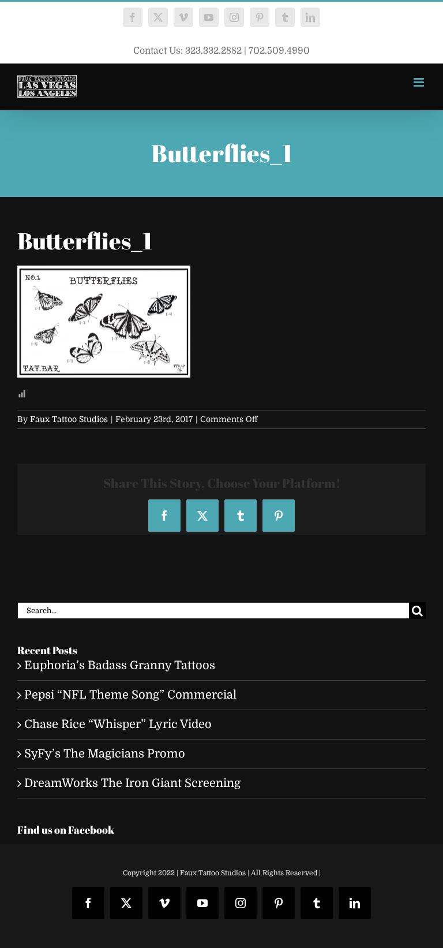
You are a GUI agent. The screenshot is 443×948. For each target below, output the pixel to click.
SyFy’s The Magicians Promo (104, 753)
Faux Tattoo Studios (69, 419)
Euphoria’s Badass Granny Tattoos (119, 665)
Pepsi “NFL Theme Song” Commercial (130, 694)
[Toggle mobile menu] (420, 82)
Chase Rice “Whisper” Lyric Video (118, 724)
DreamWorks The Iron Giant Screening (132, 783)
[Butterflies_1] (103, 274)
